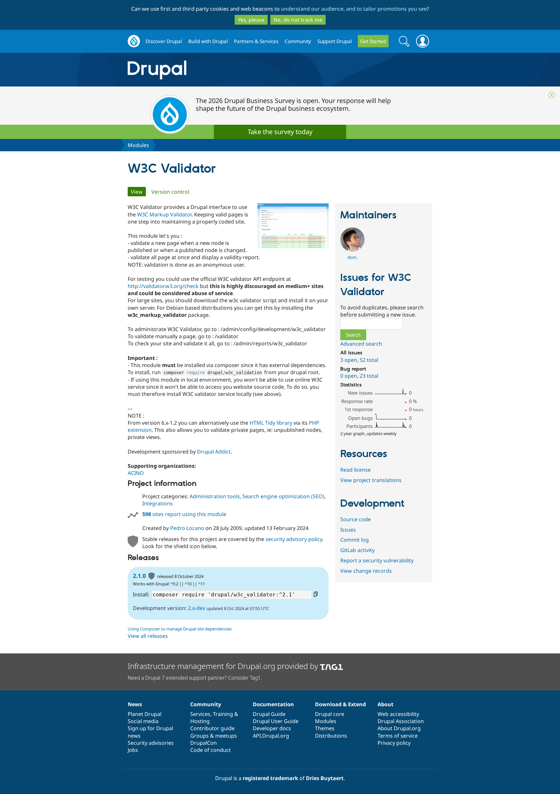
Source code (355, 519)
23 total (369, 375)
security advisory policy (293, 539)
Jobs (133, 750)
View (138, 191)
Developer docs (272, 728)
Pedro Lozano (187, 528)
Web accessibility (398, 714)
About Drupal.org (399, 728)
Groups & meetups (213, 735)
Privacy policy (394, 742)
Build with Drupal (208, 41)
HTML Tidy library (271, 422)
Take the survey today (280, 131)
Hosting (200, 721)
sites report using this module (184, 514)
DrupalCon (203, 742)
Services (200, 714)
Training (223, 714)
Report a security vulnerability (377, 560)
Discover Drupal (164, 41)
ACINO (136, 473)
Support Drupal (334, 41)
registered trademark (270, 778)
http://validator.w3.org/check (163, 286)
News (135, 704)
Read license (355, 469)
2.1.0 (139, 576)
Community (298, 41)
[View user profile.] (352, 249)
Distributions (331, 735)
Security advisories (151, 742)
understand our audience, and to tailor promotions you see (354, 8)
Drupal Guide (269, 714)
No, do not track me (298, 19)
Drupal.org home (134, 41)
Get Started (373, 41)
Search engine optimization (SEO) (283, 496)
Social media (143, 721)
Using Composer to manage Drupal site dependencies (180, 629)
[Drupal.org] (215, 70)
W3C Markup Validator (164, 214)
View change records (366, 570)
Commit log (354, 539)
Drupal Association (401, 721)
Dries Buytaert (325, 778)
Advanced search (361, 343)
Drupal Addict (214, 451)
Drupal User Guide (275, 721)
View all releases (148, 635)
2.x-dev (196, 608)
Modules (138, 145)
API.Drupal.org (271, 735)
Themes (324, 728)
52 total (369, 359)
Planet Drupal (144, 714)
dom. (352, 257)
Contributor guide (212, 728)
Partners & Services (256, 41)
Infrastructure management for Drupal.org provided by (224, 666)
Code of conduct (210, 750)
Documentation (273, 704)
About (385, 704)
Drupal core (329, 714)
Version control (170, 191)
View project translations (371, 480)
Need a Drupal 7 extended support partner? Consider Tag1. (195, 677)
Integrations (157, 503)
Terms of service (398, 735)
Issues (348, 529)
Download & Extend (340, 704)
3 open (348, 359)
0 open (348, 375)
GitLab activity (357, 550)
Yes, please (251, 19)
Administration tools (215, 496)
